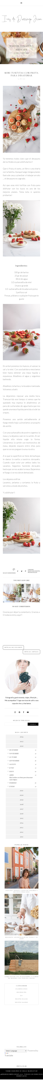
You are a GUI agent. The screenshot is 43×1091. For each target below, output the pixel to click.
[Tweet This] (21, 571)
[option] (21, 48)
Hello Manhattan (29, 1071)
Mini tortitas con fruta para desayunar (21, 777)
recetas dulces (32, 572)
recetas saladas (21, 1002)
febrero (13, 783)
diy (21, 995)
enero (12, 786)
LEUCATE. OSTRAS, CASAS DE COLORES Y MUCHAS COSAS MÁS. (22, 891)
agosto (12, 764)
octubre (13, 757)
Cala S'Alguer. (13, 780)
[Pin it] (25, 571)
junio (11, 768)
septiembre (14, 761)
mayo (11, 771)
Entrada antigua (31, 652)
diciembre (13, 750)
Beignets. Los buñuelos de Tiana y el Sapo (21, 938)
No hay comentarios (9, 573)
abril (11, 775)
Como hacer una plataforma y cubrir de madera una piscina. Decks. (21, 977)
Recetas (37, 571)
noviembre (14, 753)
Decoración (21, 992)
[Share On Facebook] (18, 571)
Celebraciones (21, 989)
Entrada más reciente (13, 647)
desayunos (31, 571)
